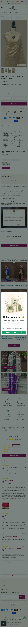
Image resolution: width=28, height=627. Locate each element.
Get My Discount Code (14, 332)
